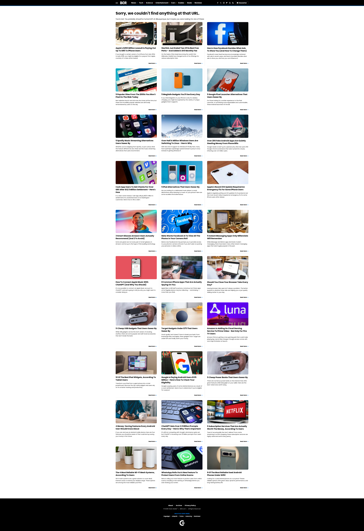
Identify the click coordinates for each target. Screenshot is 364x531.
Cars (173, 3)
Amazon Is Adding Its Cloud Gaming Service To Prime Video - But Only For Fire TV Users (227, 331)
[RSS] (233, 3)
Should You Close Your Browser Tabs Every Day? (227, 283)
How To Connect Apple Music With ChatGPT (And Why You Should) (132, 283)
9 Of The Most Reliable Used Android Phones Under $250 (224, 473)
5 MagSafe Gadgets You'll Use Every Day (180, 94)
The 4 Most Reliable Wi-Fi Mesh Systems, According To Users (135, 473)
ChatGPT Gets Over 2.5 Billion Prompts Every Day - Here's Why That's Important (181, 427)
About (170, 505)
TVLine (181, 516)
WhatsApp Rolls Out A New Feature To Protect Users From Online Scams (179, 473)
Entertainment (162, 3)
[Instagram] (224, 3)
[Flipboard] (227, 3)
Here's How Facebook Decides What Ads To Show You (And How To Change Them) (227, 49)
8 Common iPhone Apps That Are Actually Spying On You (181, 283)
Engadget (167, 516)
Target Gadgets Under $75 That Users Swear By (179, 329)
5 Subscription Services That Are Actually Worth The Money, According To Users (227, 427)
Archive (179, 505)
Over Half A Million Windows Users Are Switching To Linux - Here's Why (179, 141)
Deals (189, 3)
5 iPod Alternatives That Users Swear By (180, 187)
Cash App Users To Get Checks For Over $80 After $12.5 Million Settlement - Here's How (135, 189)
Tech (141, 3)
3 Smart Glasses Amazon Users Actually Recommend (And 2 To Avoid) (135, 237)
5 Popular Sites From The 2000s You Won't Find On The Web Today (136, 95)
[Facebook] (217, 3)
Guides (181, 3)
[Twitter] (221, 3)
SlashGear (197, 516)
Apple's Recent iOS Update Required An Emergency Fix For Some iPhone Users (226, 188)
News (133, 3)
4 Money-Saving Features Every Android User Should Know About (135, 427)
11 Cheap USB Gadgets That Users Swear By (136, 328)
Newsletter (243, 3)
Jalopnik (174, 516)
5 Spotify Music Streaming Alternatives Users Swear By (134, 141)
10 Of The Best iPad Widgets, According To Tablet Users (136, 378)
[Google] (230, 3)
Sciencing (189, 516)
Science (149, 3)
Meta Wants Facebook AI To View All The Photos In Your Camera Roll (180, 237)
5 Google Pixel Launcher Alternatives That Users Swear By (227, 95)
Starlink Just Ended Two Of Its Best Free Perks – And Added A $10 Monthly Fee (180, 49)
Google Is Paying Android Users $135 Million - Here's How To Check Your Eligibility (178, 380)
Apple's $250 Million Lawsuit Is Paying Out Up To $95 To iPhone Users (136, 49)
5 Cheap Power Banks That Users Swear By (227, 377)
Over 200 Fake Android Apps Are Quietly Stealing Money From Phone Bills (226, 142)
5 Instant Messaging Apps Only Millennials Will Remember (227, 237)
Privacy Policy (190, 505)
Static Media (173, 509)
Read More (152, 63)
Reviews (198, 3)
